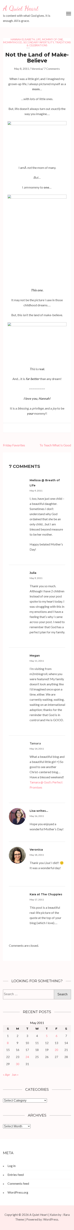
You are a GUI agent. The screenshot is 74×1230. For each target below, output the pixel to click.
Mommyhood (12, 42)
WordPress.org (17, 1192)
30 (17, 1064)
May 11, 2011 (37, 660)
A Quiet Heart (20, 8)
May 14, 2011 (37, 748)
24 (27, 1057)
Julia (33, 573)
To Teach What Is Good (55, 445)
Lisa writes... (39, 811)
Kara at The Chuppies (46, 894)
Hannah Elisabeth (23, 39)
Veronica (36, 68)
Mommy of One (52, 39)
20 (56, 1050)
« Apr (6, 1074)
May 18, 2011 (37, 854)
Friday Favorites (14, 445)
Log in (11, 1166)
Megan (35, 655)
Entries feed (15, 1174)
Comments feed (18, 1183)
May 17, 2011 (37, 899)
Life (38, 39)
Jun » (15, 1074)
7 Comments (52, 68)
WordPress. (51, 1219)
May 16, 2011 (37, 816)
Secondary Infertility (38, 42)
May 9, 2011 (36, 490)
